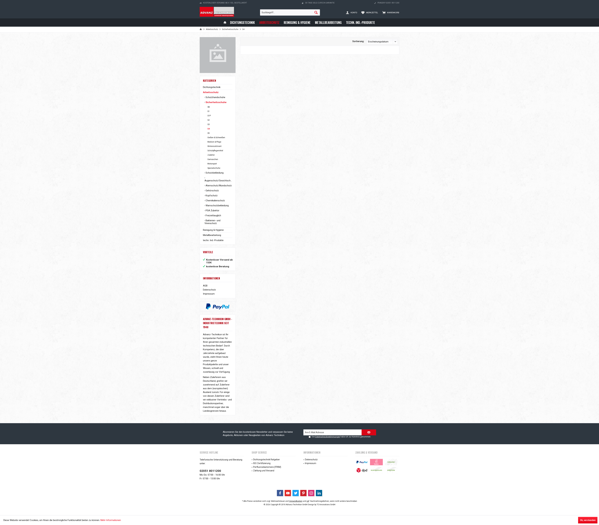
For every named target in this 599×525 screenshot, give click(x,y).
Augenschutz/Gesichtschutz (218, 180)
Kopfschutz (211, 195)
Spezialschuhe (213, 168)
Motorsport (212, 164)
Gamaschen (212, 159)
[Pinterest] (303, 493)
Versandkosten (295, 501)
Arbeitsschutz (211, 92)
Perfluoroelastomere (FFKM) (267, 467)
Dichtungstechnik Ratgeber (266, 459)
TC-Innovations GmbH (326, 504)
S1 (208, 111)
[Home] (225, 22)
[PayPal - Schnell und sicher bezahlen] (218, 306)
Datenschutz (209, 289)
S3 (208, 124)
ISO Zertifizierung (261, 463)
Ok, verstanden (588, 520)
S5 (208, 133)
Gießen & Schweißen (216, 137)
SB (208, 107)
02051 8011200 (210, 471)
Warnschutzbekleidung (217, 205)
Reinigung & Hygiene (213, 230)
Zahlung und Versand (263, 470)
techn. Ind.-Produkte (213, 240)
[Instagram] (311, 493)
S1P (209, 116)
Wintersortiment (214, 146)
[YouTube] (288, 493)
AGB (205, 285)
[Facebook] (280, 493)
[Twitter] (295, 493)
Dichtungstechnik (211, 87)
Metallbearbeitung (212, 235)
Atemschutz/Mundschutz (218, 185)
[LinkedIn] (319, 493)
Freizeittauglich (213, 215)
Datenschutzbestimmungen (327, 436)
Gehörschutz (212, 190)
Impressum (209, 293)
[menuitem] (390, 12)
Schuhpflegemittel (215, 151)
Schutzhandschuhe (215, 97)
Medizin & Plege (214, 142)
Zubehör (211, 155)
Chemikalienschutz (215, 200)
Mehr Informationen (110, 520)
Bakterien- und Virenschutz (212, 222)
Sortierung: (358, 41)
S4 (208, 129)
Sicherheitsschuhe (215, 102)
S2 (208, 120)
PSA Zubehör (212, 210)
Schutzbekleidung (214, 172)
